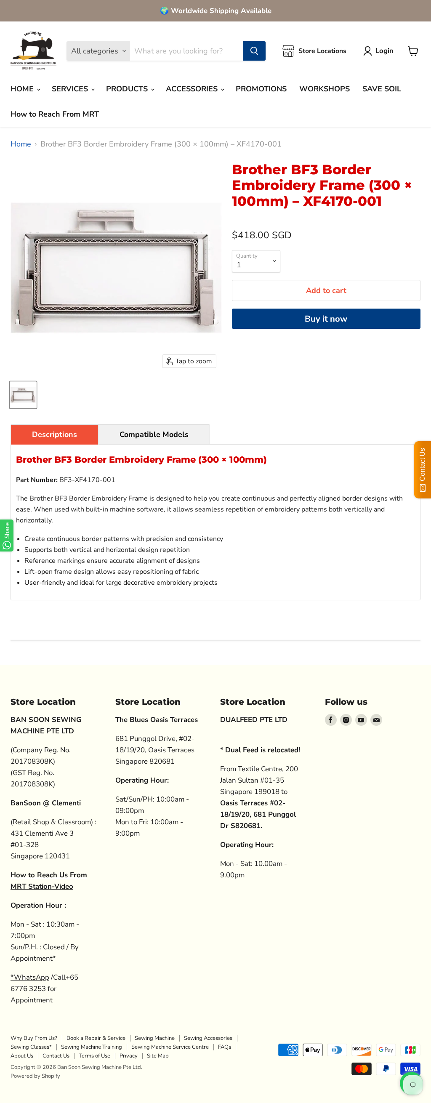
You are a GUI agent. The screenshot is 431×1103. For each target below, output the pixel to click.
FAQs (224, 1047)
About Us (22, 1056)
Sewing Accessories (208, 1038)
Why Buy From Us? (34, 1038)
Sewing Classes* (31, 1047)
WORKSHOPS (324, 89)
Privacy (129, 1056)
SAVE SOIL (381, 89)
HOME (23, 89)
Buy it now (326, 319)
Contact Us (56, 1056)
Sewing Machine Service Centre (170, 1047)
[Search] (254, 51)
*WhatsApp (30, 977)
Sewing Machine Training (91, 1047)
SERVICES (71, 89)
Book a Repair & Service (96, 1038)
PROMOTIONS (261, 89)
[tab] (54, 434)
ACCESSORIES (193, 89)
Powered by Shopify (35, 1076)
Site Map (158, 1056)
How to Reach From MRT (55, 114)
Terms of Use (94, 1056)
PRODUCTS (128, 89)
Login (384, 51)
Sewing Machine (155, 1038)
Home (21, 144)
